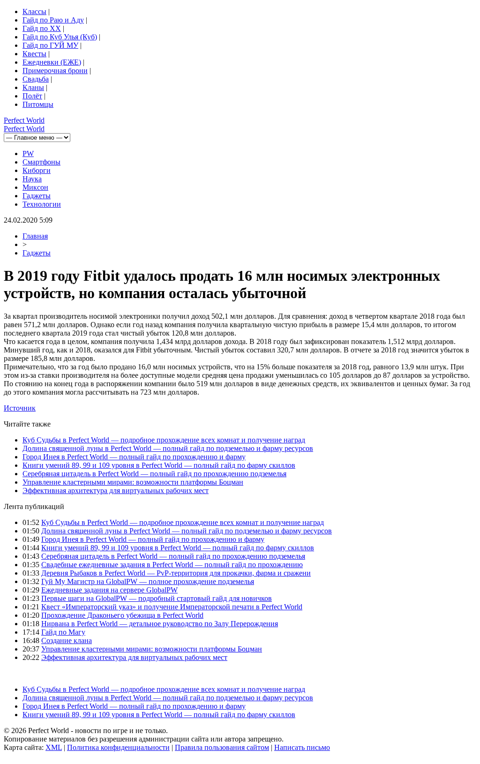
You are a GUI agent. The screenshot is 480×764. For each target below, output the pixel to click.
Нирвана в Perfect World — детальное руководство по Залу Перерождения (159, 624)
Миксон (35, 187)
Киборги (36, 170)
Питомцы (37, 104)
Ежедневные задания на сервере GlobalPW (109, 590)
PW (28, 153)
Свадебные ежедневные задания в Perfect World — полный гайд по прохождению (172, 565)
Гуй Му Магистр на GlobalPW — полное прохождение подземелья (147, 581)
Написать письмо (302, 747)
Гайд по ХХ (41, 28)
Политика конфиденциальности (118, 747)
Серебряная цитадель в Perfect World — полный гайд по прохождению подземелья (154, 474)
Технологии (41, 204)
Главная (35, 236)
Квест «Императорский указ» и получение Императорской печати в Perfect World (171, 607)
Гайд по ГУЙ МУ (50, 45)
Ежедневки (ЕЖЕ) (51, 62)
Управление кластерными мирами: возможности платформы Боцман (132, 482)
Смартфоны (41, 162)
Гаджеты (36, 196)
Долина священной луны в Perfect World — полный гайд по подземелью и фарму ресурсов (167, 448)
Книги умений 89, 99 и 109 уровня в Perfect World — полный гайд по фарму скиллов (158, 465)
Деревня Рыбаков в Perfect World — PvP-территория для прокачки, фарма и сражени (176, 573)
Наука (32, 179)
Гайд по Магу (63, 632)
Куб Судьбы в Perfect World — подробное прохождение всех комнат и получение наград (163, 440)
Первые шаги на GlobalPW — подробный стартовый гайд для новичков (156, 598)
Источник (20, 408)
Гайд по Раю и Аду (53, 20)
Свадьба (35, 79)
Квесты (34, 54)
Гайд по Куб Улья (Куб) (59, 37)
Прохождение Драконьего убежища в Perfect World (122, 615)
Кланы (33, 87)
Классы (34, 11)
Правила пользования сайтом (222, 747)
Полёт (32, 96)
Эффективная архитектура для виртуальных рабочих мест (115, 490)
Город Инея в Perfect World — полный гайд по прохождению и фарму (134, 457)
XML (53, 747)
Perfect (24, 120)
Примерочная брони (55, 71)
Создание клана (66, 640)
